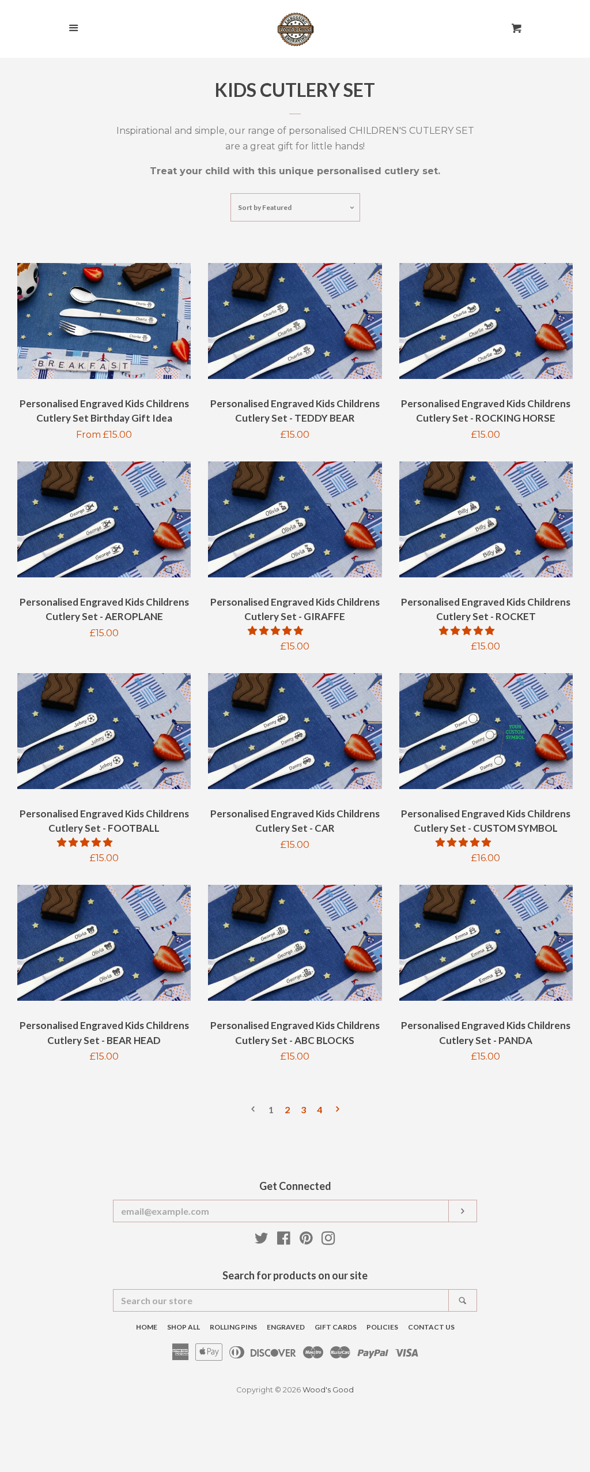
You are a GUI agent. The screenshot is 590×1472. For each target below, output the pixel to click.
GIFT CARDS (336, 1327)
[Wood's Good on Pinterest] (306, 1240)
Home (146, 1327)
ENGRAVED (286, 1327)
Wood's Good (328, 1389)
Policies (382, 1327)
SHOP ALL (183, 1327)
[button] (276, 630)
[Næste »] (337, 1110)
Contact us (431, 1327)
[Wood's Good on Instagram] (328, 1240)
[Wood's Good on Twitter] (261, 1240)
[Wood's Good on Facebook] (284, 1240)
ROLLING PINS (233, 1327)
